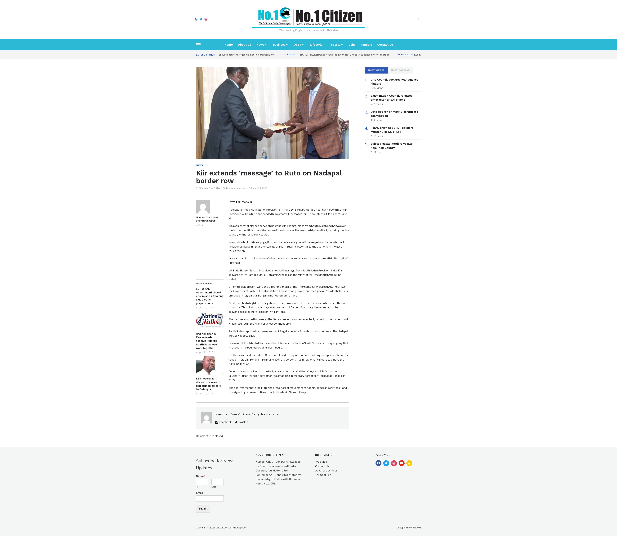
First (198, 486)
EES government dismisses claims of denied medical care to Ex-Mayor (208, 384)
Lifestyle (316, 44)
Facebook (225, 422)
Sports (335, 44)
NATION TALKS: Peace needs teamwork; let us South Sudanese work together (326, 54)
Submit (203, 508)
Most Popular (400, 70)
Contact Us (385, 44)
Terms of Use (323, 474)
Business (279, 44)
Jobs (352, 44)
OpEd (297, 44)
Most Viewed (376, 70)
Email (200, 492)
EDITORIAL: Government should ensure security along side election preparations (210, 296)
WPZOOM (415, 527)
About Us (244, 44)
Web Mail (321, 461)
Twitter (243, 422)
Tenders (366, 44)
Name (200, 476)
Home (228, 44)
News (260, 44)
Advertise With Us (326, 470)
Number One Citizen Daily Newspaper (220, 188)
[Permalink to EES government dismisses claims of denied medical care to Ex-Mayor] (210, 365)
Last (213, 486)
